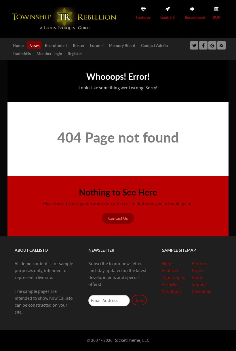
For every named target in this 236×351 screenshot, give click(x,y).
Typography (173, 277)
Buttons (199, 264)
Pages (197, 271)
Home (168, 264)
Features (170, 271)
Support (200, 284)
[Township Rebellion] (65, 19)
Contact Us (118, 218)
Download (202, 291)
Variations (172, 291)
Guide (197, 277)
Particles (170, 284)
